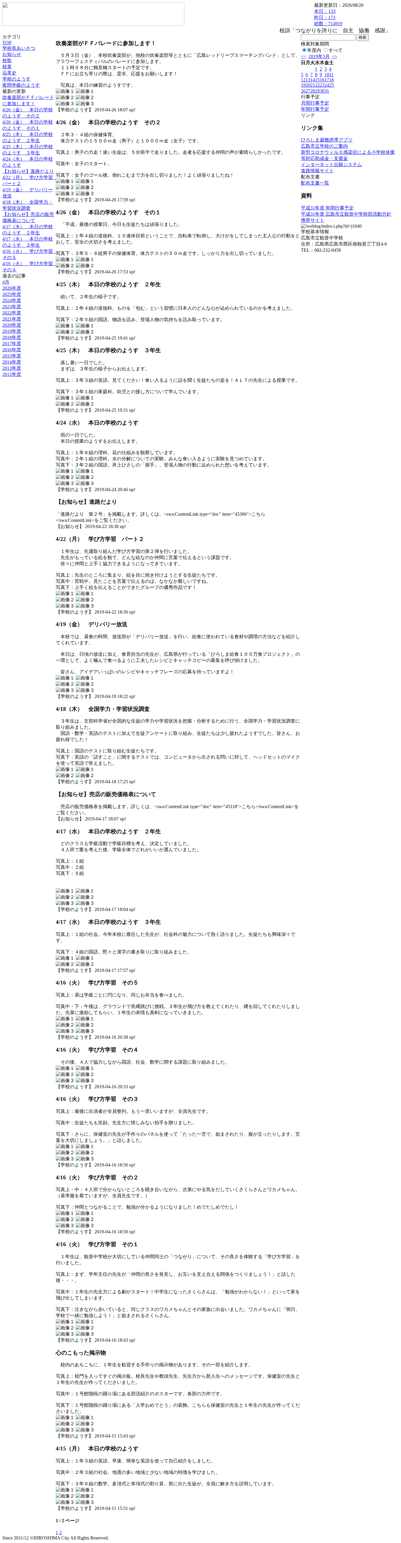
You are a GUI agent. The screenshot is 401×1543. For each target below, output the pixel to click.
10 (326, 74)
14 (312, 79)
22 (317, 85)
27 (308, 90)
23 (322, 85)
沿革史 (9, 72)
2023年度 (11, 306)
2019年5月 (319, 56)
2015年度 (11, 355)
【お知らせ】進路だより (28, 171)
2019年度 (11, 331)
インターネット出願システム (331, 164)
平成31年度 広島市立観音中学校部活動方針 (346, 214)
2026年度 (11, 288)
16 (322, 79)
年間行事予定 (315, 109)
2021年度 (11, 318)
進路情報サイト (317, 170)
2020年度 (11, 325)
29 (317, 90)
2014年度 (11, 362)
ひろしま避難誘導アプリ (327, 139)
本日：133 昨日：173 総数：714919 (328, 17)
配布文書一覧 (315, 182)
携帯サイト (312, 220)
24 (326, 85)
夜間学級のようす (21, 85)
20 (308, 85)
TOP (6, 42)
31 (326, 90)
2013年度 (11, 368)
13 (308, 79)
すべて (335, 50)
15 (317, 79)
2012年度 (11, 374)
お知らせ (11, 54)
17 (326, 79)
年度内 (314, 50)
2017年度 (11, 343)
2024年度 (11, 300)
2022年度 (11, 312)
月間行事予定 (315, 103)
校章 (7, 66)
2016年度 (11, 349)
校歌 (7, 60)
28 (312, 90)
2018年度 (11, 337)
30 (322, 90)
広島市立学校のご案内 (324, 146)
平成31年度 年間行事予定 (327, 207)
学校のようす (16, 78)
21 (312, 85)
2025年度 (11, 294)
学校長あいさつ (18, 48)
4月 (5, 282)
